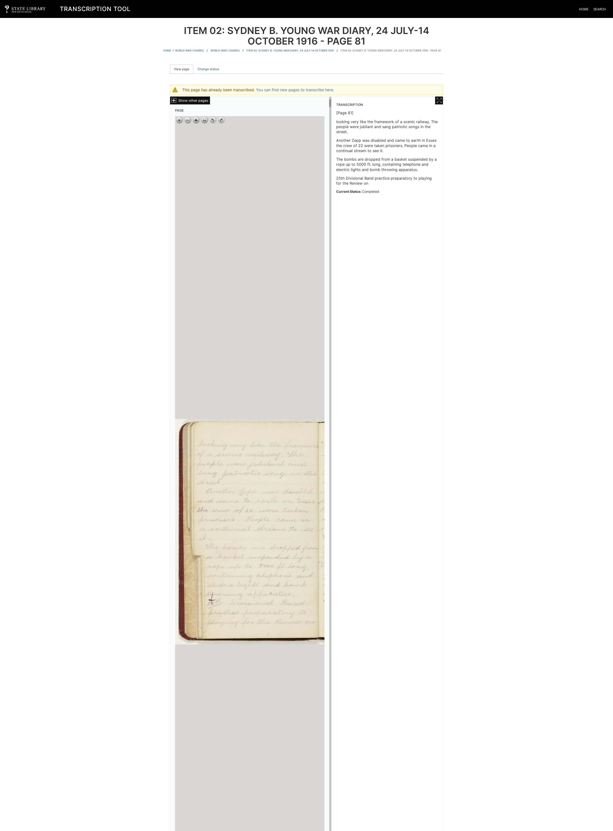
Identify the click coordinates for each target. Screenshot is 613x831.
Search (599, 9)
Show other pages (193, 100)
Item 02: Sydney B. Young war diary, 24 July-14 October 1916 (290, 50)
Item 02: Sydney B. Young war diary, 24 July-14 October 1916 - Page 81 (391, 50)
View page (183, 69)
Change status (208, 69)
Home (584, 9)
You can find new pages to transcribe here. (295, 89)
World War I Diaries (189, 50)
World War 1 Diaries (225, 50)
